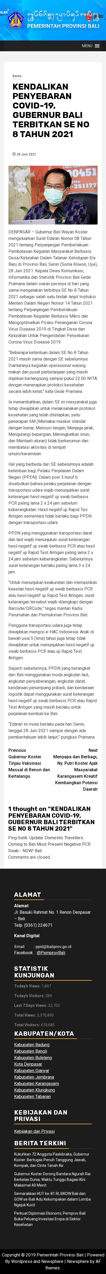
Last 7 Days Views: (31, 1005)
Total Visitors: (27, 1025)
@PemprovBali (51, 952)
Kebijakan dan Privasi (34, 1131)
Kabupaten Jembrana (34, 1077)
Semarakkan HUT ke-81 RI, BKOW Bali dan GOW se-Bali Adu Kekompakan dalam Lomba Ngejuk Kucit (52, 1199)
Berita (17, 76)
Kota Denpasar (28, 1064)
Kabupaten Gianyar (31, 1070)
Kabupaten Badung (31, 1044)
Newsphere (78, 1261)
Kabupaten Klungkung (34, 1090)
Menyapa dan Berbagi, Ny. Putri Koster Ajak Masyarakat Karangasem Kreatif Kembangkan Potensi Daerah (75, 770)
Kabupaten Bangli (30, 1051)
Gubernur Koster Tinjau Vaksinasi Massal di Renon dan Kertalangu (29, 763)
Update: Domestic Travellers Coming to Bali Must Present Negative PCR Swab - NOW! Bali (49, 844)
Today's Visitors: (29, 996)
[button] (87, 45)
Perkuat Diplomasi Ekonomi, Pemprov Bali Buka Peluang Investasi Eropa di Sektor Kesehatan (50, 1219)
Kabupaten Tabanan (32, 1096)
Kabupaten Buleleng (33, 1057)
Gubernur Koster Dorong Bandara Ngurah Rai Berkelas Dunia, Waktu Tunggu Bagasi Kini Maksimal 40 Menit (52, 1179)
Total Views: (25, 1015)
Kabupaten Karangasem (36, 1083)
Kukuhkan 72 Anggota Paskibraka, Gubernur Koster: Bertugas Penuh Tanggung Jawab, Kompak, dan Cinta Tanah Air (51, 1160)
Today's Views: (28, 986)
